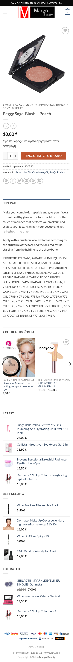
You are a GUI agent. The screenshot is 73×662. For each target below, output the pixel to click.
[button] (5, 12)
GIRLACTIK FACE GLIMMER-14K (48, 385)
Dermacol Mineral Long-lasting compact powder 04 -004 (18, 386)
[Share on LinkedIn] (40, 181)
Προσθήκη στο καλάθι (44, 155)
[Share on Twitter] (20, 181)
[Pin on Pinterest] (33, 181)
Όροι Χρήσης (36, 647)
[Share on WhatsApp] (6, 181)
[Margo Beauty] (36, 12)
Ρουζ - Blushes (13, 108)
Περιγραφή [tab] (10, 203)
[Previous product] (13, 126)
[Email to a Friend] (26, 181)
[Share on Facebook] (13, 181)
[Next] (70, 371)
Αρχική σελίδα (12, 105)
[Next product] (6, 126)
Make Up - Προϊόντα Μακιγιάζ (45, 105)
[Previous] (3, 371)
